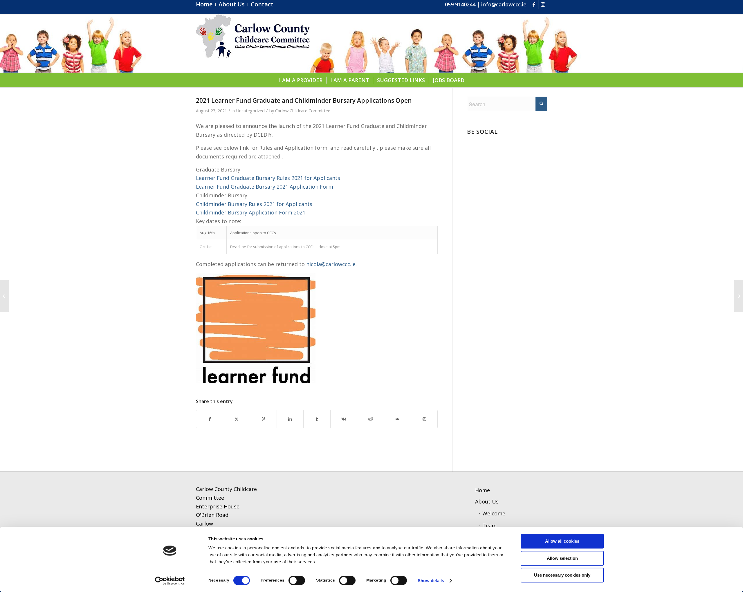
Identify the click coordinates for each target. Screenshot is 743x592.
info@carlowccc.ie (503, 4)
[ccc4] (253, 44)
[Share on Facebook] (209, 419)
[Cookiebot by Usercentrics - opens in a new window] (170, 580)
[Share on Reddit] (370, 419)
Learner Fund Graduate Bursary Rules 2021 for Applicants (268, 177)
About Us (487, 501)
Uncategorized (250, 110)
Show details (431, 580)
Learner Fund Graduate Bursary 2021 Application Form (264, 186)
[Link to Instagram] (542, 4)
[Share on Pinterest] (263, 419)
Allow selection (562, 558)
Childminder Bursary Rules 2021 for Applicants (254, 204)
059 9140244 (460, 4)
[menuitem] (206, 4)
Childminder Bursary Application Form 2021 (250, 212)
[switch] (296, 580)
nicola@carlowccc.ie (331, 264)
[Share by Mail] (397, 419)
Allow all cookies (562, 541)
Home (482, 490)
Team (489, 525)
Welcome (493, 513)
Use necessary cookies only (562, 575)
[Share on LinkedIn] (290, 419)
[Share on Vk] (344, 419)
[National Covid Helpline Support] (4, 296)
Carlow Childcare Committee (302, 110)
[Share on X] (236, 419)
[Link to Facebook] (534, 4)
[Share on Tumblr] (317, 419)
